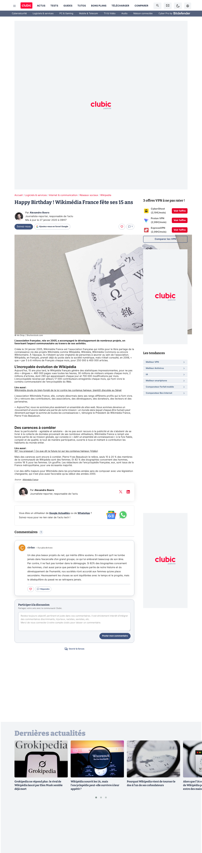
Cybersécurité (19, 13)
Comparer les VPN (165, 239)
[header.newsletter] (167, 6)
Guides (67, 6)
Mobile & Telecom (88, 13)
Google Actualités (59, 513)
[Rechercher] (157, 6)
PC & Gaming (66, 13)
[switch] (178, 6)
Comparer (141, 6)
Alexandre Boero (39, 212)
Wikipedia (105, 195)
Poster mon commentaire (115, 636)
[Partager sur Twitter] (194, 837)
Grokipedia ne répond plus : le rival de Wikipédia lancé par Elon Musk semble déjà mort (38, 785)
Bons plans (98, 6)
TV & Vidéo (109, 13)
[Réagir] (122, 226)
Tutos (81, 6)
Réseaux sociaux (89, 195)
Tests (54, 6)
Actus (41, 6)
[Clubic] (26, 5)
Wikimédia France (30, 480)
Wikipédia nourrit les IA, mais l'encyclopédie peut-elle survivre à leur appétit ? (95, 785)
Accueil (18, 195)
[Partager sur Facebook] (194, 828)
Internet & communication (63, 195)
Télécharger (120, 6)
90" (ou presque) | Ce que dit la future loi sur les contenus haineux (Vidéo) (56, 451)
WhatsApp (84, 513)
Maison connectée (143, 13)
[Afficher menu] (14, 6)
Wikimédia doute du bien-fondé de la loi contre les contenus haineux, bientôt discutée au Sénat (68, 390)
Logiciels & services (43, 13)
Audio (124, 13)
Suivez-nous (24, 226)
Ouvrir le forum (76, 649)
